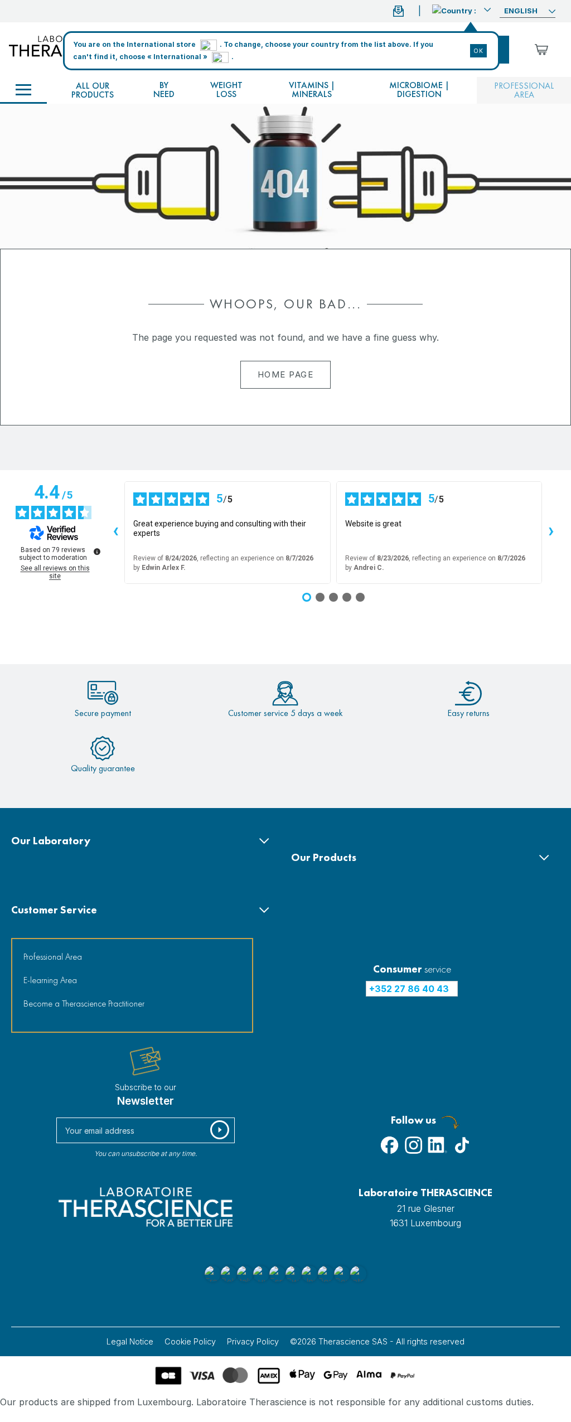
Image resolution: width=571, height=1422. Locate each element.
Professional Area (52, 956)
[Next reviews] (551, 532)
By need (164, 89)
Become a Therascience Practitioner (83, 1003)
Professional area (524, 90)
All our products (92, 90)
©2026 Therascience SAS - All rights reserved (377, 1341)
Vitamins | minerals (312, 89)
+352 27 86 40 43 (409, 988)
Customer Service (54, 910)
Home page (286, 374)
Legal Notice (130, 1341)
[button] (461, 9)
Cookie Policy (190, 1341)
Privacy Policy (253, 1341)
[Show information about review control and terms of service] (97, 551)
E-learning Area (50, 980)
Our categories (23, 90)
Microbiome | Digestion (419, 89)
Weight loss (226, 89)
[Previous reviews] (115, 532)
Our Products (323, 857)
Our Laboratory (50, 841)
